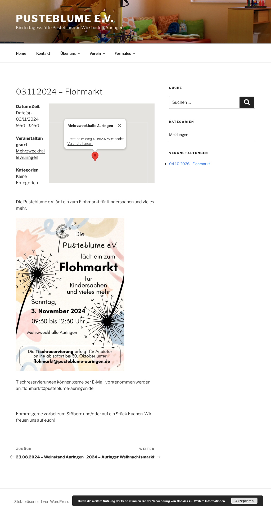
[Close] (119, 125)
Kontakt (43, 53)
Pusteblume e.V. (65, 18)
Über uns (68, 53)
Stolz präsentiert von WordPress (41, 501)
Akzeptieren (244, 500)
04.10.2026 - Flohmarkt (189, 163)
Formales (123, 53)
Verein (95, 53)
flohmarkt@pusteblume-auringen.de (57, 388)
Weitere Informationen (209, 501)
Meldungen (178, 134)
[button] (95, 157)
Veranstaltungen (80, 144)
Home (21, 53)
